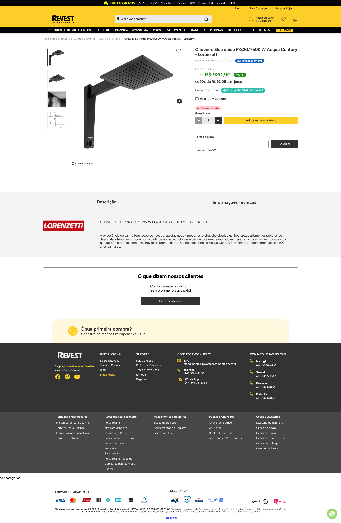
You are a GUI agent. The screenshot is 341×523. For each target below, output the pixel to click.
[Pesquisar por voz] (118, 18)
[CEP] (232, 141)
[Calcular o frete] (284, 144)
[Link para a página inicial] (50, 39)
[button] (210, 98)
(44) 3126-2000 (266, 376)
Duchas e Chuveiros (84, 38)
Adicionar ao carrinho (261, 120)
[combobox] (163, 19)
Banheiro (65, 38)
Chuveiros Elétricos (109, 38)
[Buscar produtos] (206, 19)
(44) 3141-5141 (265, 398)
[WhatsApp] (332, 514)
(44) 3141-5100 (265, 387)
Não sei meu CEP (206, 150)
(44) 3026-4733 (266, 365)
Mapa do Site (171, 517)
